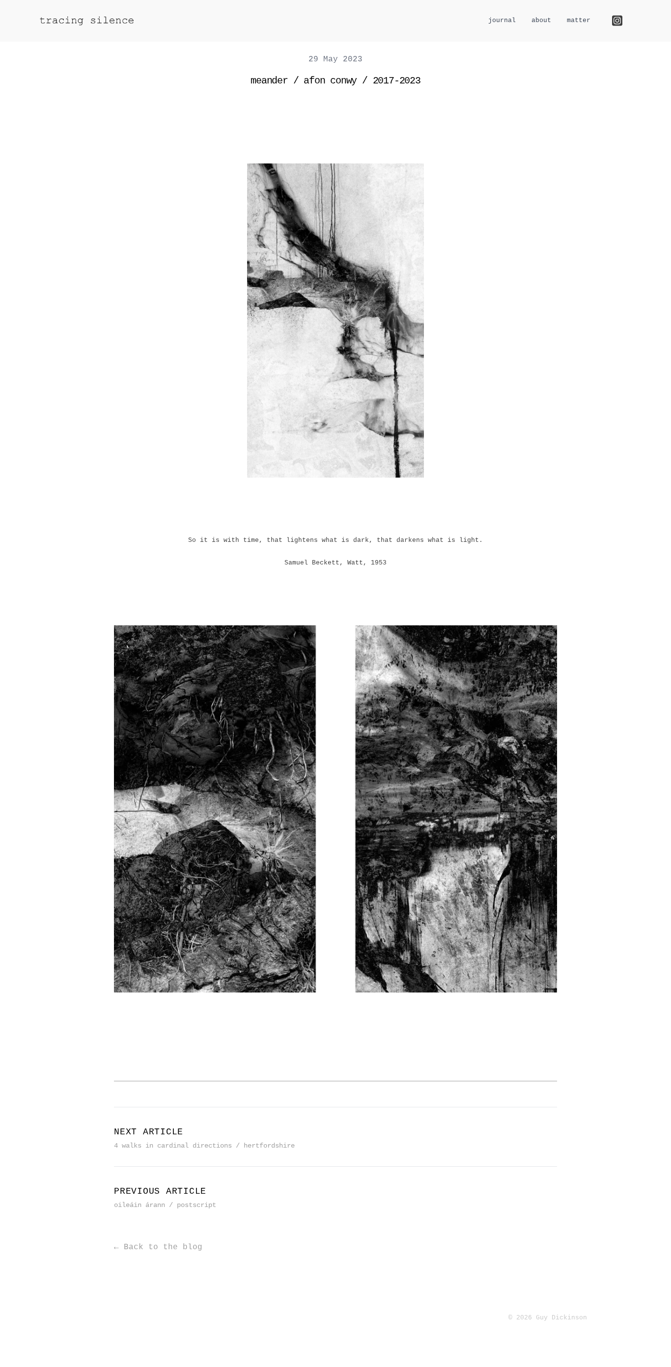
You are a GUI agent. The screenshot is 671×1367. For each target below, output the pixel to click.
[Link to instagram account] (617, 21)
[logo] (87, 20)
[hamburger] (153, 20)
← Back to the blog (158, 1247)
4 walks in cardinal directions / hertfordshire (204, 1146)
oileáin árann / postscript (165, 1205)
